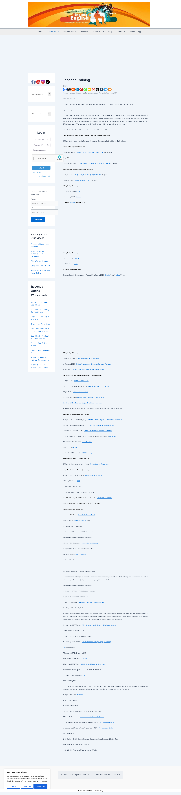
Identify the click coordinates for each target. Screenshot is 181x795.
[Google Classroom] (89, 89)
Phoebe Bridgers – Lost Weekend (40, 245)
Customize (13, 786)
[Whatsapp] (85, 89)
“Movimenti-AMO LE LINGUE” (99, 386)
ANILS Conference (80, 554)
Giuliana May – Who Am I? (40, 351)
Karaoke (96, 32)
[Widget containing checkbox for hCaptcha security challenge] (47, 158)
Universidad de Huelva (79, 520)
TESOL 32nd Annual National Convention (100, 425)
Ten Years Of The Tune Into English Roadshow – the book (82, 403)
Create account (37, 172)
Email (33, 208)
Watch (102, 152)
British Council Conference (99, 464)
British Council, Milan (82, 180)
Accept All (41, 786)
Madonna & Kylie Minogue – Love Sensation (37, 253)
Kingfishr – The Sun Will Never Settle (40, 271)
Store (132, 32)
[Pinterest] (81, 89)
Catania (72, 202)
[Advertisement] (90, 50)
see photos (112, 436)
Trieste (78, 197)
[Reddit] (73, 89)
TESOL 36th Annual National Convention (98, 431)
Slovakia (80, 695)
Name (33, 199)
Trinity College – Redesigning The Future (87, 174)
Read (64, 647)
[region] (27, 780)
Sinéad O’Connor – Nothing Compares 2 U (40, 359)
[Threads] (97, 89)
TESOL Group (87, 442)
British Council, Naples (80, 392)
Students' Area (68, 32)
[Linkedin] (77, 89)
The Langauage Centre (106, 722)
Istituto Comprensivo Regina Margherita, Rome (88, 369)
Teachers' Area (51, 32)
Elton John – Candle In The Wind (40, 318)
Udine (78, 191)
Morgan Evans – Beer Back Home (39, 303)
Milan (76, 264)
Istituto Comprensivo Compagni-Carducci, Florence (93, 364)
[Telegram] (106, 89)
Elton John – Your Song (40, 324)
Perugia (74, 447)
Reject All (27, 786)
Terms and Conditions (85, 791)
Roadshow (84, 32)
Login (41, 168)
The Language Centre (106, 728)
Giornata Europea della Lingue (90, 543)
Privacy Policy (98, 791)
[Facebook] (65, 89)
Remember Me (40, 150)
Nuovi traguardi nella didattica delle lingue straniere (99, 625)
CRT (78, 481)
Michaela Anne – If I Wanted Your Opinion (39, 366)
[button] (58, 32)
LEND (84, 486)
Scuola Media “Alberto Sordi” (86, 515)
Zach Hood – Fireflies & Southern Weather (40, 337)
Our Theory (107, 32)
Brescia (76, 258)
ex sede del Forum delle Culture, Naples (90, 397)
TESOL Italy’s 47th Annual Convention (90, 163)
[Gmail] (93, 89)
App (139, 32)
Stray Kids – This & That (40, 266)
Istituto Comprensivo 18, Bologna (87, 358)
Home (40, 32)
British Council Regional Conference (93, 664)
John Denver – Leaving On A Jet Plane (40, 311)
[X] (69, 89)
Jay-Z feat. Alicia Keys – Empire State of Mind (40, 330)
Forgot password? (44, 176)
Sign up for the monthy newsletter (40, 193)
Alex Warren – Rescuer (40, 261)
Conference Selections (104, 498)
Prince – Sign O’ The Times (39, 344)
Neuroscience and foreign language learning (91, 602)
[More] (110, 89)
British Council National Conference (92, 717)
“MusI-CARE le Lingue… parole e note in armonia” (105, 420)
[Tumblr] (101, 89)
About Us (121, 32)
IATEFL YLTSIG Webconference (87, 152)
